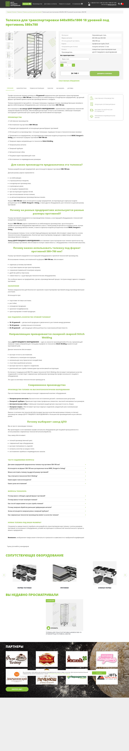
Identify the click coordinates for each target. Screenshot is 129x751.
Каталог (26, 4)
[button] (9, 78)
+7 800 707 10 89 (112, 3)
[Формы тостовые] (24, 573)
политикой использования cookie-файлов (59, 673)
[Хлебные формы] (104, 573)
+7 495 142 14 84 (103, 3)
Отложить (54, 628)
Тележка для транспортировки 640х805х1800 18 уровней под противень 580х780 (63, 633)
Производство (37, 4)
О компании (77, 4)
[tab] (10, 88)
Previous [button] (4, 575)
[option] (24, 575)
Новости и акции (64, 4)
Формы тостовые (24, 588)
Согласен (99, 673)
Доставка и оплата (50, 4)
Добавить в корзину (104, 73)
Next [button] (125, 575)
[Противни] (64, 573)
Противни (64, 588)
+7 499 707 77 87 (94, 3)
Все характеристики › (67, 55)
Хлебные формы (104, 588)
